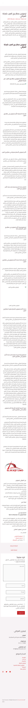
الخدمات (24, 661)
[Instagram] (3, 671)
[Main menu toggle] (3, 3)
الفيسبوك (15, 540)
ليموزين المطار (22, 663)
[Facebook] (10, 671)
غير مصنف (17, 19)
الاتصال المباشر (19, 538)
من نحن (24, 659)
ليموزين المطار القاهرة (19, 665)
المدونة (24, 667)
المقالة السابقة (14, 546)
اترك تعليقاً (23, 19)
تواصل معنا (23, 669)
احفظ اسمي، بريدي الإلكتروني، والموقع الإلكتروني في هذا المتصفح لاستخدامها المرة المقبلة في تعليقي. (14, 606)
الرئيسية (24, 657)
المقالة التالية (14, 550)
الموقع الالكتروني (18, 536)
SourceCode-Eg (21, 700)
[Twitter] (6, 671)
